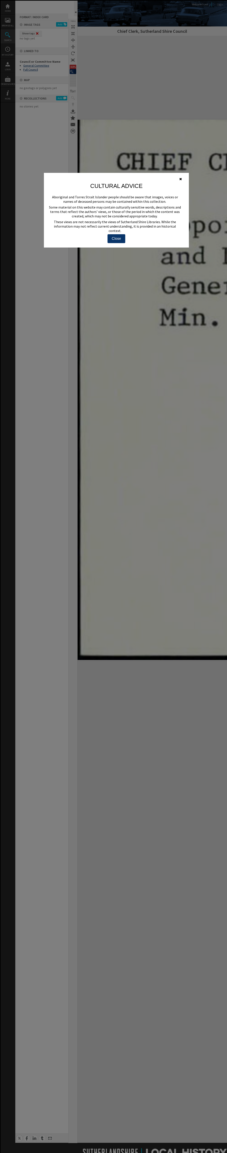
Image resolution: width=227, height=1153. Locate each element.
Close (116, 238)
